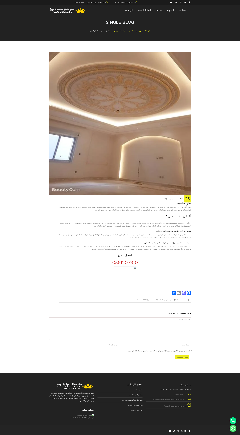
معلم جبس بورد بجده (136, 410)
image (169, 300)
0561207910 (179, 394)
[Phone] (233, 420)
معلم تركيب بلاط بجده (135, 395)
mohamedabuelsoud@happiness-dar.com (168, 399)
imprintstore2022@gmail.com (145, 300)
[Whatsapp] (233, 428)
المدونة (170, 10)
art (160, 300)
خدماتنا (159, 10)
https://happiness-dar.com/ (174, 406)
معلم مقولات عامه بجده (135, 390)
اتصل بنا (182, 10)
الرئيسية (129, 10)
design (164, 300)
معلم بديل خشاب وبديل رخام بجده (132, 400)
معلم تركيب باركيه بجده (135, 405)
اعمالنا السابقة (144, 10)
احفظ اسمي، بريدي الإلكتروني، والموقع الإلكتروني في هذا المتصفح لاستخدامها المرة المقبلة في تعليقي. (159, 351)
